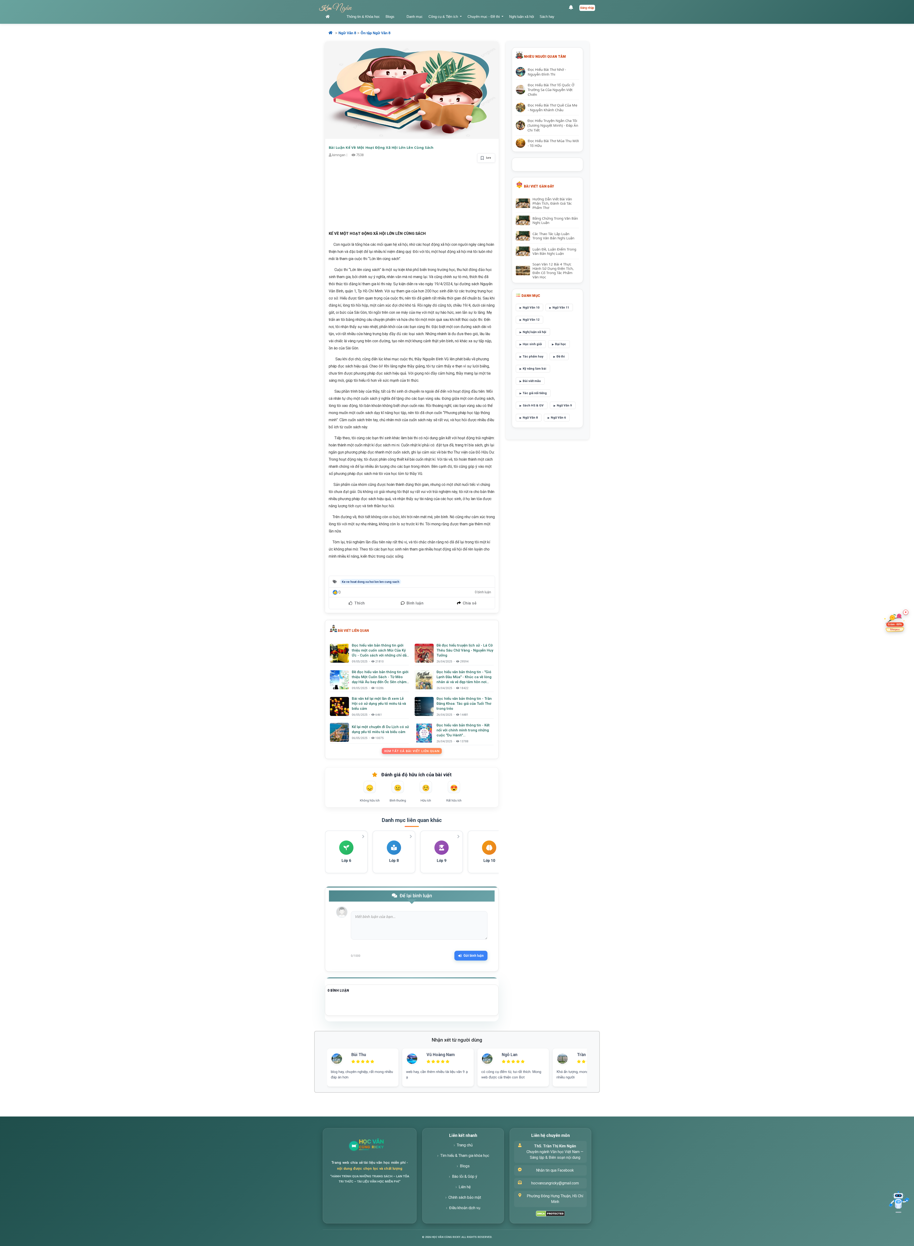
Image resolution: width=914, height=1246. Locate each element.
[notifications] (572, 8)
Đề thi (560, 356)
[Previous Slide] (319, 1061)
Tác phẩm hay (533, 356)
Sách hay (547, 16)
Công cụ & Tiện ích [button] (443, 16)
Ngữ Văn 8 (347, 33)
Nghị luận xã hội (521, 16)
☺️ (426, 788)
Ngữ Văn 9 (564, 405)
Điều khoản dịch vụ (464, 1208)
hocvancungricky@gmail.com (555, 1183)
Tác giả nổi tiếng (535, 393)
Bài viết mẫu (532, 381)
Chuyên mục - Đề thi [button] (484, 16)
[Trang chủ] (382, 1146)
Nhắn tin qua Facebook (555, 1170)
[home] (333, 17)
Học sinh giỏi (532, 344)
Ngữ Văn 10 (531, 307)
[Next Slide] (594, 1061)
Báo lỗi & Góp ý (464, 1176)
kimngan (338, 155)
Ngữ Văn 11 (560, 307)
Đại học (560, 344)
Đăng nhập (587, 8)
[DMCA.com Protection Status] (550, 1213)
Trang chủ (465, 1145)
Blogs (390, 16)
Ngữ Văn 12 (531, 319)
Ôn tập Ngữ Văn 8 (375, 33)
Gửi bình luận (473, 955)
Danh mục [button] (415, 16)
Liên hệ (465, 1187)
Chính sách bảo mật (464, 1197)
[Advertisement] (412, 197)
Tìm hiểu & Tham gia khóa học (464, 1155)
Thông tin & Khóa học (363, 16)
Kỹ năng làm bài (534, 368)
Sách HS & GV (533, 405)
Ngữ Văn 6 (558, 417)
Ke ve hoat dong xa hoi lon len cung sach (370, 582)
